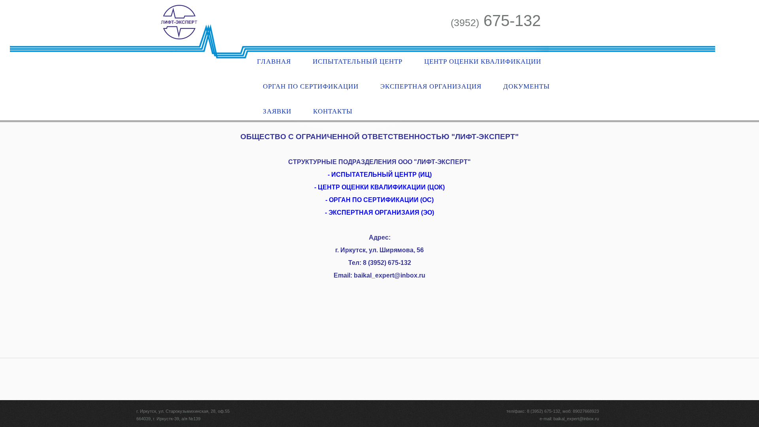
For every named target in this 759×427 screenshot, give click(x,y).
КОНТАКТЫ (333, 111)
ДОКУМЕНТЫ (526, 86)
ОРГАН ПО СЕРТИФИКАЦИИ (311, 86)
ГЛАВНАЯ (274, 61)
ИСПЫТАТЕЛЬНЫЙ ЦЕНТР (357, 61)
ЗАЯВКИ (277, 111)
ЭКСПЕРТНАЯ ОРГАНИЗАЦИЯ (430, 86)
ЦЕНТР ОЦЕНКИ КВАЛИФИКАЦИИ (482, 61)
